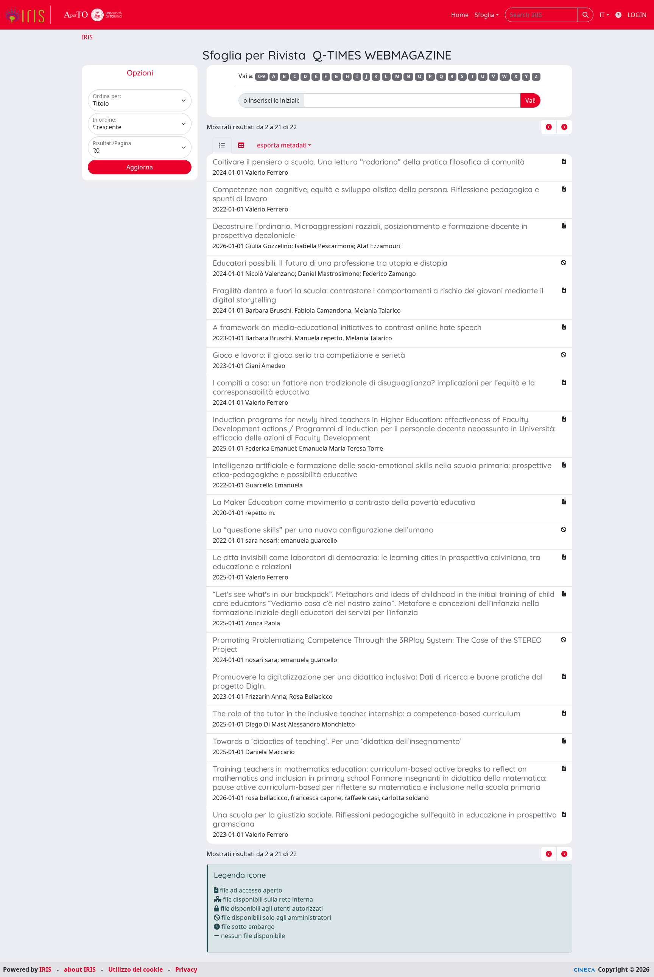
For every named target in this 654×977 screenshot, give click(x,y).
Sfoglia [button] (484, 15)
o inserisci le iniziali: (271, 100)
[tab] (222, 145)
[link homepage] (28, 15)
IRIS (87, 37)
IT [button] (602, 15)
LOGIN (637, 15)
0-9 (261, 76)
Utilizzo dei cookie (135, 969)
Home (460, 15)
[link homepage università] (93, 15)
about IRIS (80, 969)
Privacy (186, 969)
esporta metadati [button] (282, 145)
